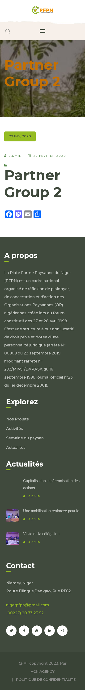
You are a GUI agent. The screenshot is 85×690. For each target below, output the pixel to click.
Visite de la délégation (41, 534)
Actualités (16, 447)
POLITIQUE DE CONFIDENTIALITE (46, 679)
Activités (14, 428)
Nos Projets (17, 419)
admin (15, 155)
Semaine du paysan (25, 438)
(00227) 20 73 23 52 (25, 613)
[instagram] (62, 630)
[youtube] (37, 630)
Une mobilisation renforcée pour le (51, 511)
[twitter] (11, 630)
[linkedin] (49, 630)
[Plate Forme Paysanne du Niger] (42, 10)
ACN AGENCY (43, 671)
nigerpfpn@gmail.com (27, 605)
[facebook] (24, 630)
